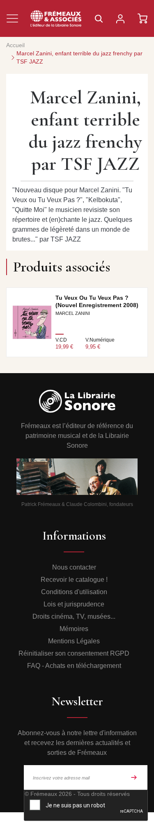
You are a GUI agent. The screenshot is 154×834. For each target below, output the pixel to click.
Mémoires (74, 628)
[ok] (134, 777)
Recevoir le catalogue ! (74, 579)
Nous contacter (74, 567)
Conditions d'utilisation (74, 591)
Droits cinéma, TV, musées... (73, 616)
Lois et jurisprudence (74, 604)
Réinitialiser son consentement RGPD (73, 653)
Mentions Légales (74, 641)
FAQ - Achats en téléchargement (74, 665)
